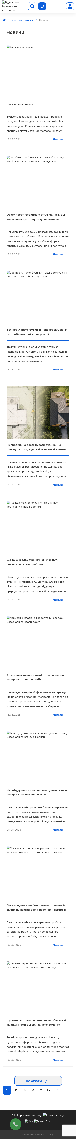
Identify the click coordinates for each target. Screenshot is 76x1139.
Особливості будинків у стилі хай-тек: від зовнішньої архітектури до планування (36, 217)
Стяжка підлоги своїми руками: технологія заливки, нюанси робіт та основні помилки (36, 907)
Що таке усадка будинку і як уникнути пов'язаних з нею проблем (32, 562)
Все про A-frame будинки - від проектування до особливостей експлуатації (37, 332)
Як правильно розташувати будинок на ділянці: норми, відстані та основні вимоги (36, 447)
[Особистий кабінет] (70, 6)
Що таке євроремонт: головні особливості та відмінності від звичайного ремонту (36, 1022)
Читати (58, 139)
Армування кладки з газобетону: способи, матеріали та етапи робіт (36, 677)
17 (48, 1090)
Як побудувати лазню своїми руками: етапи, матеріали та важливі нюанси (37, 792)
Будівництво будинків (20, 20)
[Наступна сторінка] (58, 1090)
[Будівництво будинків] (14, 6)
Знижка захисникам (20, 104)
